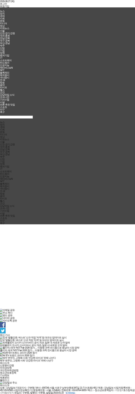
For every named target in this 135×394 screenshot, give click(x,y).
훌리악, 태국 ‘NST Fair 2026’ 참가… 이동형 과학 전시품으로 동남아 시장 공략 (38, 350)
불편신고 (4, 380)
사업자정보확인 (21, 390)
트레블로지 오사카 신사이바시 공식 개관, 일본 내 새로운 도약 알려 (33, 345)
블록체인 (4, 72)
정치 (2, 13)
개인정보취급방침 (9, 370)
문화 (2, 21)
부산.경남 (5, 43)
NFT (2, 70)
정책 (2, 53)
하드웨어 (4, 62)
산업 (2, 48)
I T (1, 57)
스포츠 (3, 107)
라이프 (3, 87)
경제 (2, 16)
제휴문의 (4, 377)
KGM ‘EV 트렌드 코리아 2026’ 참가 (17, 355)
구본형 (118, 390)
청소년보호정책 (8, 372)
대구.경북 (5, 40)
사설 (2, 102)
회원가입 (4, 6)
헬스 (2, 89)
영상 (2, 25)
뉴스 (2, 11)
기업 (2, 50)
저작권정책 (6, 367)
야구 (2, 109)
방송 (2, 82)
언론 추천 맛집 (7, 104)
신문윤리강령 (7, 365)
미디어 (3, 23)
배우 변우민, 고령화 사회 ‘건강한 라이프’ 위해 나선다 (26, 360)
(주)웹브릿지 (7, 392)
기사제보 (4, 375)
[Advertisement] (67, 266)
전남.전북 (5, 38)
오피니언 (4, 97)
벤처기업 (4, 55)
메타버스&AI (6, 67)
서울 (2, 30)
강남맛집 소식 (7, 94)
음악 (2, 85)
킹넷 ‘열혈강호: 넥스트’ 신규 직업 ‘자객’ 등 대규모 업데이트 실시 (32, 340)
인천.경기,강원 (7, 33)
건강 (2, 92)
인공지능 (4, 65)
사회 (2, 18)
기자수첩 (4, 99)
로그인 (3, 3)
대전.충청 (5, 35)
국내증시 (4, 77)
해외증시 (4, 75)
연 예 (2, 80)
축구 (2, 112)
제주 (2, 45)
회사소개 (4, 363)
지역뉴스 (4, 28)
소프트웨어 (6, 60)
